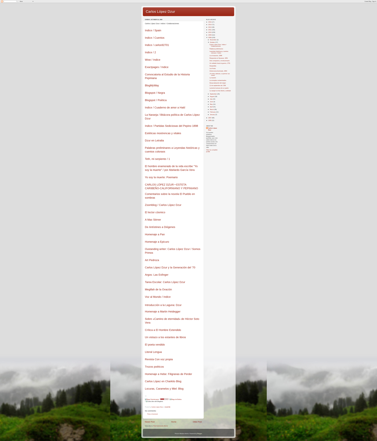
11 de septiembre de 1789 (218, 85)
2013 (210, 27)
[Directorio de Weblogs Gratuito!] (164, 399)
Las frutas (213, 68)
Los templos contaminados (218, 80)
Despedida (213, 66)
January (212, 114)
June (211, 101)
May (211, 104)
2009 (210, 35)
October (212, 42)
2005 (210, 120)
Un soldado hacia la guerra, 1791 (220, 63)
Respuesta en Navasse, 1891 (219, 58)
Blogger (199, 433)
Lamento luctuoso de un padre (219, 88)
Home (173, 422)
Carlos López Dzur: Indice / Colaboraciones (218, 45)
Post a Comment (152, 414)
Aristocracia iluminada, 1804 (218, 71)
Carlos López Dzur (160, 12)
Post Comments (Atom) (160, 426)
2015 (210, 22)
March (212, 109)
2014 (210, 24)
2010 (210, 32)
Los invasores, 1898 (216, 55)
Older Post (197, 422)
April (211, 107)
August (212, 96)
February (213, 112)
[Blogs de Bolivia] (175, 399)
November (213, 40)
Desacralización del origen (218, 83)
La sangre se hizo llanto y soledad (220, 90)
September (213, 94)
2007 (210, 118)
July (211, 99)
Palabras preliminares (216, 49)
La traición (213, 78)
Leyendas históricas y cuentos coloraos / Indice (219, 52)
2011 (210, 30)
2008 (210, 37)
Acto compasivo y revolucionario (220, 60)
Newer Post (150, 422)
